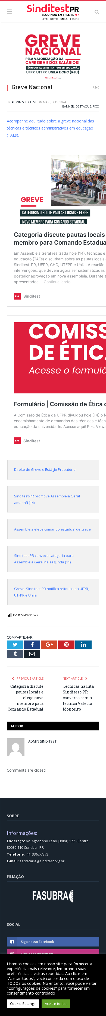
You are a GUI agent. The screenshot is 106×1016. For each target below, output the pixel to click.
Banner (68, 106)
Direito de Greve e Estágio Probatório (45, 469)
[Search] (97, 11)
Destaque (83, 106)
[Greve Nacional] (53, 57)
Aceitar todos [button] (56, 1003)
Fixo (96, 106)
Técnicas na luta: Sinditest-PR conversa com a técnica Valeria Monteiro (79, 698)
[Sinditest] (53, 11)
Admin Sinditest (24, 102)
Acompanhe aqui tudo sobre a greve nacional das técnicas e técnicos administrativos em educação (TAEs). (50, 128)
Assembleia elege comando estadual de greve (52, 529)
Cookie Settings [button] (23, 1003)
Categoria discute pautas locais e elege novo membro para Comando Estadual (25, 698)
